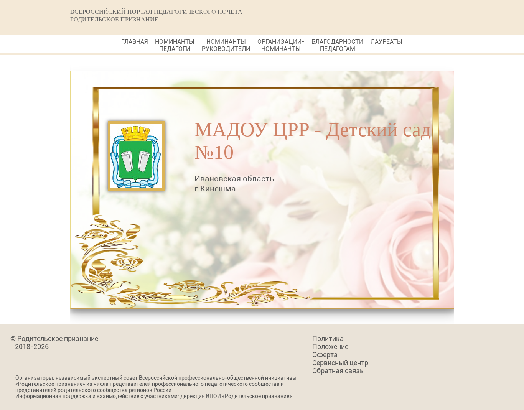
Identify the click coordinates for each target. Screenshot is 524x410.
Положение (330, 346)
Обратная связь (338, 371)
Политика (328, 338)
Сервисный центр (340, 363)
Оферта (325, 355)
